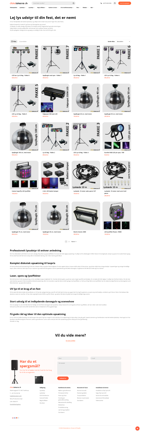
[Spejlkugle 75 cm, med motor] (24, 216)
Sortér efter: (111, 41)
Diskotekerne (66, 428)
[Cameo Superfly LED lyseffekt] (24, 175)
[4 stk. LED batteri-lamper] (55, 175)
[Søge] (73, 3)
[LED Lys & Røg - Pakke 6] (117, 59)
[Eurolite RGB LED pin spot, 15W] (117, 136)
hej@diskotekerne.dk (15, 396)
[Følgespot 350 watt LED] (55, 98)
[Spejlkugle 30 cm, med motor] (55, 216)
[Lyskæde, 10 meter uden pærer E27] (86, 175)
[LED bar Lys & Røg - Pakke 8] (24, 59)
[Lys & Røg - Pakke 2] (55, 136)
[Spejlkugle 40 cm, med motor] (86, 98)
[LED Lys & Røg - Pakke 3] (86, 136)
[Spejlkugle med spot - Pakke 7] (55, 59)
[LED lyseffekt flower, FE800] (117, 216)
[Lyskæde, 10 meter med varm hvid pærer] (117, 175)
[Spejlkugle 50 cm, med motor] (117, 98)
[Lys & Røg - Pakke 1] (86, 59)
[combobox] (54, 3)
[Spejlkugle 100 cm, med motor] (24, 136)
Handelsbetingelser (15, 404)
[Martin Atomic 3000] (86, 216)
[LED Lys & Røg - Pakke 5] (24, 98)
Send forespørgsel (124, 3)
